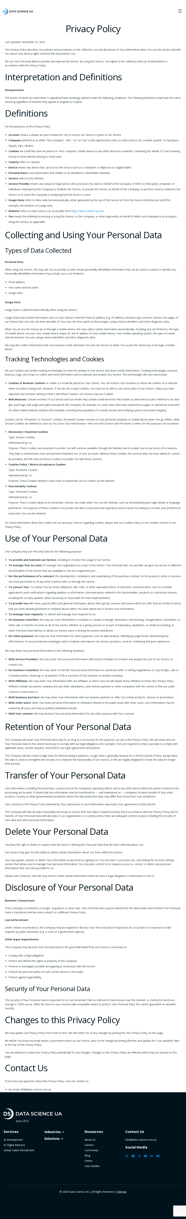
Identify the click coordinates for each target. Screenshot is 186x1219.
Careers (89, 1145)
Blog (87, 1155)
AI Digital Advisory (14, 1145)
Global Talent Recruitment (19, 1150)
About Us (90, 1139)
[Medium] (157, 1156)
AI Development (13, 1139)
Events (88, 1160)
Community (91, 1150)
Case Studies (92, 1166)
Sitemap (121, 1191)
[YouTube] (145, 1156)
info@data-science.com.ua (140, 1139)
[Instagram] (127, 1156)
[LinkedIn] (151, 1156)
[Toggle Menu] (179, 11)
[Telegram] (133, 1156)
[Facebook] (139, 1156)
